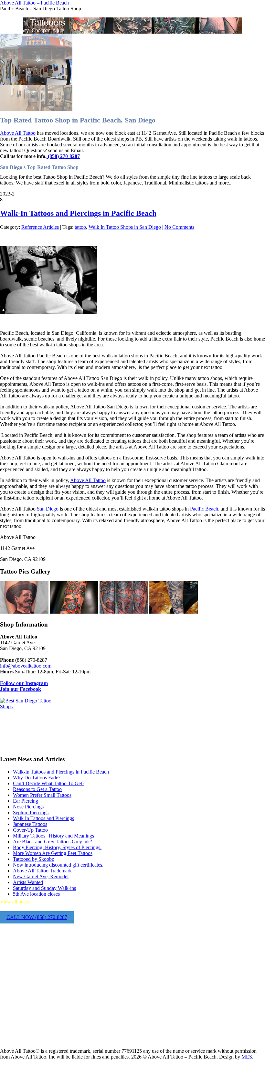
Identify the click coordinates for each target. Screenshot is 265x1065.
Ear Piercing (25, 801)
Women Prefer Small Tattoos (42, 795)
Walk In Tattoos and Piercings (43, 818)
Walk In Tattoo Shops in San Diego (125, 227)
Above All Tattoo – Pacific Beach (34, 2)
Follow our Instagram (24, 683)
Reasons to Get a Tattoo (37, 789)
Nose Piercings (28, 806)
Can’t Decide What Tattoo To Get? (48, 783)
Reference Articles (40, 227)
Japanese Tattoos (30, 824)
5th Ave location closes (36, 894)
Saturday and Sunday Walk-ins (44, 888)
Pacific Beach (204, 508)
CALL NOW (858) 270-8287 (36, 917)
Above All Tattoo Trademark (42, 870)
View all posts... (16, 901)
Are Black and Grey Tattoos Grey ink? (52, 841)
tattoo (80, 227)
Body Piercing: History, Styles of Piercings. (57, 847)
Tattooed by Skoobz (33, 859)
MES (246, 1057)
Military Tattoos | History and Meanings (53, 835)
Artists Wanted (28, 882)
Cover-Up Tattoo (30, 830)
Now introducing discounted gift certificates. (58, 865)
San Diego (47, 508)
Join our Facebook (20, 689)
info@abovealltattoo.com (25, 666)
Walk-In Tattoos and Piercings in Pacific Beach (78, 213)
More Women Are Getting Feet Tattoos (52, 853)
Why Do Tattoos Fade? (36, 777)
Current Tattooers (32, 22)
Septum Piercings (30, 812)
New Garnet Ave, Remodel (41, 876)
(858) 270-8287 (63, 156)
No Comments (179, 227)
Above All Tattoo (18, 133)
